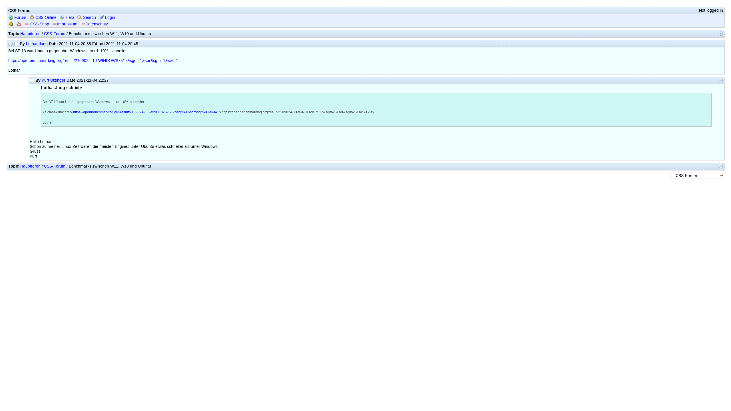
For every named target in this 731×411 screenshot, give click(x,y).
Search (89, 17)
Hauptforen (30, 33)
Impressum (67, 24)
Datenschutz (96, 24)
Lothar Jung (37, 43)
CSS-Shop (39, 24)
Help (69, 17)
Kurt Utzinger (53, 80)
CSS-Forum (54, 33)
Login (109, 17)
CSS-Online (45, 17)
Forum (19, 17)
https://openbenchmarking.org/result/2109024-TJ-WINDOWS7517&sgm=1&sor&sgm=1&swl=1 (93, 60)
